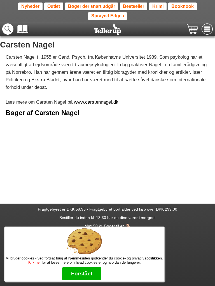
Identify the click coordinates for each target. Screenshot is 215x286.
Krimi (157, 6)
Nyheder (30, 6)
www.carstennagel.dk (96, 102)
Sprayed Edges (107, 15)
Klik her (34, 262)
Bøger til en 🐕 (117, 226)
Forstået (81, 274)
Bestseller (133, 6)
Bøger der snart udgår (91, 6)
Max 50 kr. (94, 226)
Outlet (53, 6)
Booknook (182, 6)
